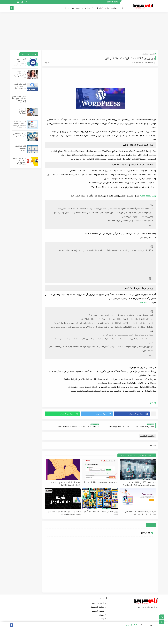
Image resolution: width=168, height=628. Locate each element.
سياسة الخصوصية (97, 607)
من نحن (101, 615)
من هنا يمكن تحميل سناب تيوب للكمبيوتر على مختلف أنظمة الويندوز (19, 163)
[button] (132, 414)
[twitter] (22, 2)
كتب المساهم (145, 302)
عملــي (107, 8)
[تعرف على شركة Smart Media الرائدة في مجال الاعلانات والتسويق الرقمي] (138, 498)
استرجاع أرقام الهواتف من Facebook (21, 111)
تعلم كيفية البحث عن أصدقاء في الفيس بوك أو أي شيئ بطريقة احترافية (20, 88)
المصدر (153, 403)
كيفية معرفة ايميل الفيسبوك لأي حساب (19, 136)
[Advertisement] (84, 31)
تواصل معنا (69, 8)
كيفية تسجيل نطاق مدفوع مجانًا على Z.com (101, 482)
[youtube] (18, 2)
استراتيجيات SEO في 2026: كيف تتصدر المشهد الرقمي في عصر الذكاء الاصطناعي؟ (139, 483)
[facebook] (26, 2)
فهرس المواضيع (98, 611)
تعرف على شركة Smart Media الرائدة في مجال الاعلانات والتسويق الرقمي (140, 512)
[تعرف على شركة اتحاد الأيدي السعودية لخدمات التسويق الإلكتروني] (63, 469)
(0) (46, 62)
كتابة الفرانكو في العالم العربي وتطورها (20, 148)
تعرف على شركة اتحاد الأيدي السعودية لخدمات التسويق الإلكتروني (66, 483)
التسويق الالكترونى (148, 54)
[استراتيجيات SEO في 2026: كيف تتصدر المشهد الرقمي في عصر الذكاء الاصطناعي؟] (138, 469)
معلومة (114, 8)
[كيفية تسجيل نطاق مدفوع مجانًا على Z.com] (100, 469)
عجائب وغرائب (90, 8)
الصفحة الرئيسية (98, 603)
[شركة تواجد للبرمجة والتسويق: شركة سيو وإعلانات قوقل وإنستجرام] (63, 498)
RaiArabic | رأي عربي (133, 625)
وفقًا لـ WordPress (148, 196)
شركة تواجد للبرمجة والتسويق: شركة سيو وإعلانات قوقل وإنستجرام (64, 512)
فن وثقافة (79, 8)
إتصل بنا (101, 619)
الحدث (121, 8)
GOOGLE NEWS (112, 2)
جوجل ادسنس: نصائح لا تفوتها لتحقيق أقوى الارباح (101, 512)
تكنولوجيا (100, 8)
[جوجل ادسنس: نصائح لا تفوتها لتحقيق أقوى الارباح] (100, 498)
